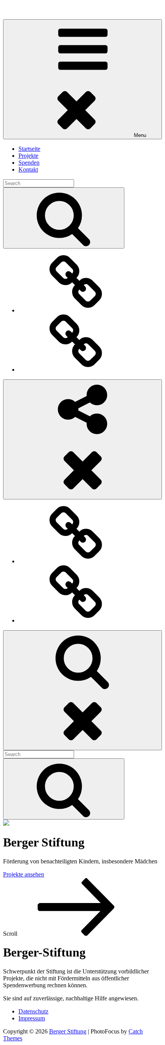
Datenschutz (33, 1011)
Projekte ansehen (23, 874)
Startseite (29, 148)
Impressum (31, 1018)
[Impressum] (76, 369)
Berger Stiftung (21, 9)
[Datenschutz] (76, 310)
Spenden (29, 162)
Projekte (28, 155)
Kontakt (28, 169)
